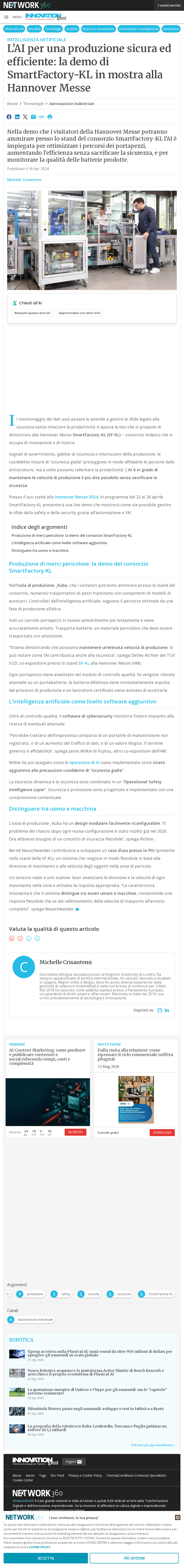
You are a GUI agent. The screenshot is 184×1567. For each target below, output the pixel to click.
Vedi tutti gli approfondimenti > (153, 1445)
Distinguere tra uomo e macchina (39, 550)
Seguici (71, 1461)
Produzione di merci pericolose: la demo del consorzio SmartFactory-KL (71, 535)
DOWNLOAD (162, 1133)
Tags (42, 1475)
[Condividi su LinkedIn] (17, 117)
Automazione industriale (71, 103)
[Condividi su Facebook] (9, 117)
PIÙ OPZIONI (134, 1558)
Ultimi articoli (14, 29)
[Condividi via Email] (33, 117)
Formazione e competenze (138, 29)
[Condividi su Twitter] (25, 117)
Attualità (34, 29)
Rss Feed (57, 1475)
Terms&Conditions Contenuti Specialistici (136, 1475)
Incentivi (72, 29)
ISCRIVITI (75, 1132)
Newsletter (171, 29)
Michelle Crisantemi (24, 179)
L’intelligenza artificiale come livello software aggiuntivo (59, 542)
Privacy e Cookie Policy (85, 1475)
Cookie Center (23, 1480)
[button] (13, 17)
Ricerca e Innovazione (98, 29)
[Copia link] (41, 117)
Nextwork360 (23, 1501)
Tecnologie (53, 29)
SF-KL (84, 663)
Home (12, 103)
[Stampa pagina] (49, 117)
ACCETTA (46, 1558)
